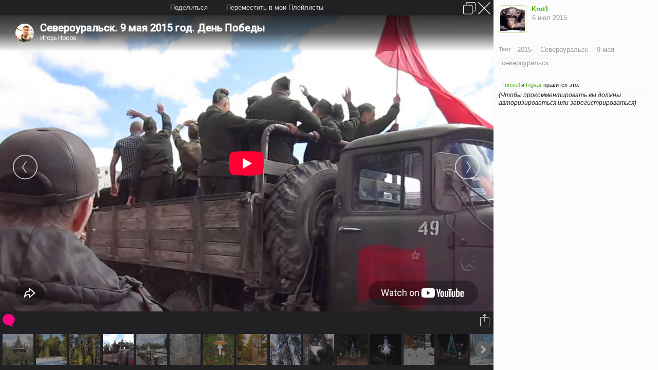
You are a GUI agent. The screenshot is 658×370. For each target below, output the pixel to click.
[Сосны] (86, 349)
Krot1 (540, 9)
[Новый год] (353, 349)
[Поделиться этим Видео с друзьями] (486, 320)
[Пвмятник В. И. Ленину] (253, 349)
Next (482, 349)
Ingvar (534, 85)
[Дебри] (186, 349)
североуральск (525, 63)
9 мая (605, 49)
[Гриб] (219, 349)
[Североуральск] (153, 349)
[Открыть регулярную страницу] (469, 8)
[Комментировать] (9, 320)
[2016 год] (420, 349)
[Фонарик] (387, 349)
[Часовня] (19, 349)
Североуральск (564, 49)
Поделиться (189, 7)
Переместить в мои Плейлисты (274, 7)
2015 (524, 49)
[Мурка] (320, 349)
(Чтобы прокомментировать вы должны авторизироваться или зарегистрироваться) (567, 98)
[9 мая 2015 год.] (119, 349)
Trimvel (510, 85)
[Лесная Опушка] (52, 349)
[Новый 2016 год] (453, 349)
